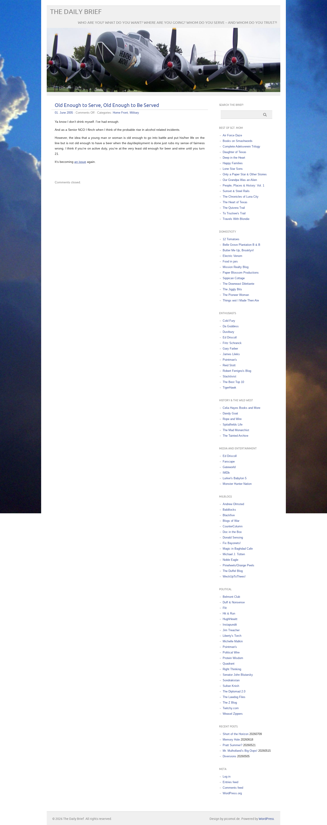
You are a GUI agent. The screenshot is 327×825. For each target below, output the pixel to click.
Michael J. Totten (234, 554)
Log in (226, 776)
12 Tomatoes (231, 239)
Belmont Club (231, 596)
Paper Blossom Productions (241, 272)
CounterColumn (232, 526)
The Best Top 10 (233, 382)
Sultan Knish (231, 686)
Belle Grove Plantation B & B (241, 244)
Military (134, 112)
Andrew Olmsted (233, 504)
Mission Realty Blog (235, 267)
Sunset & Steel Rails (236, 191)
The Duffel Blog (233, 571)
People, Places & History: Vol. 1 (243, 185)
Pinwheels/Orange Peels (238, 565)
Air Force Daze (232, 135)
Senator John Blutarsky (238, 674)
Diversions (229, 756)
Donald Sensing (233, 537)
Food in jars (230, 261)
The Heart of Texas (235, 202)
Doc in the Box (232, 532)
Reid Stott (229, 365)
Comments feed (233, 787)
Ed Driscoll (230, 337)
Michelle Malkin (233, 641)
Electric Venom (232, 256)
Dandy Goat (230, 413)
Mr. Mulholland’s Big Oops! (240, 750)
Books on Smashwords (237, 141)
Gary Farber (230, 348)
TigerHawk (229, 387)
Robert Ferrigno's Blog (237, 371)
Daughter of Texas (234, 152)
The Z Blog (230, 702)
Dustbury (228, 332)
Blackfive (229, 515)
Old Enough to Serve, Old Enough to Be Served (107, 105)
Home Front (120, 112)
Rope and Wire (232, 419)
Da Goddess (231, 326)
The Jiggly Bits (232, 289)
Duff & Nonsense (234, 602)
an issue (80, 162)
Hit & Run (229, 613)
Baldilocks (229, 509)
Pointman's (230, 359)
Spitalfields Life (232, 424)
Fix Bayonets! (232, 543)
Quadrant (228, 663)
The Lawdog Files (234, 697)
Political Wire (231, 652)
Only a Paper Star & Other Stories (245, 174)
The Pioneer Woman (236, 295)
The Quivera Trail (234, 207)
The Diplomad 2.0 (234, 691)
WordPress (266, 819)
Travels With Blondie (236, 219)
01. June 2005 (64, 112)
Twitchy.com (231, 708)
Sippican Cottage (234, 278)
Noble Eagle (230, 559)
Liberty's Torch (232, 635)
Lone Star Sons (233, 168)
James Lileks (231, 354)
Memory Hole (231, 739)
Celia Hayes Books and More (241, 407)
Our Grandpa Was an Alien (240, 180)
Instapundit (230, 624)
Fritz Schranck (232, 343)
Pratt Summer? (232, 745)
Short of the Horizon (235, 734)
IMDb (226, 472)
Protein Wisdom (233, 658)
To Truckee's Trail (234, 213)
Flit (225, 608)
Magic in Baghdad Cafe (238, 548)
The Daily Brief (76, 11)
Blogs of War (231, 520)
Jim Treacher (231, 630)
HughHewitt (230, 619)
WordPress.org (232, 793)
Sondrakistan (231, 680)
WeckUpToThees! (234, 576)
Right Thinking (232, 669)
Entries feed (230, 782)
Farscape (229, 461)
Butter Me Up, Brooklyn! (238, 250)
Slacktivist (229, 376)
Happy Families (233, 163)
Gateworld (229, 467)
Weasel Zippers (233, 713)
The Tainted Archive (235, 435)
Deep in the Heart (234, 157)
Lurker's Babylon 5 (234, 478)
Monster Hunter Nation (237, 483)
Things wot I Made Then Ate (241, 300)
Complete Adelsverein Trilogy (241, 146)
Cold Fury (229, 320)
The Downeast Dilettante (238, 283)
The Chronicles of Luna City (240, 196)
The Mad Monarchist (236, 430)
